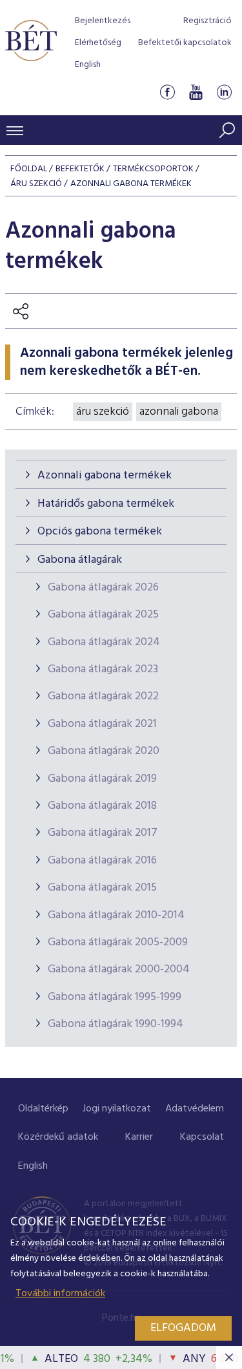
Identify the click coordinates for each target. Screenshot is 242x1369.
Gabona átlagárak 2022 (103, 696)
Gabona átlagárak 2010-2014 (116, 915)
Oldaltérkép (43, 1108)
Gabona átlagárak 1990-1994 (115, 1024)
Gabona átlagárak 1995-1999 (114, 997)
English (88, 64)
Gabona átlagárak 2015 (102, 887)
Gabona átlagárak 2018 (102, 806)
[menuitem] (43, 1109)
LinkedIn (224, 92)
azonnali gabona (178, 411)
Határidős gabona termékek (105, 504)
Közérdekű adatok (58, 1137)
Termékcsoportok (153, 169)
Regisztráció (207, 21)
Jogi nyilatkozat (117, 1108)
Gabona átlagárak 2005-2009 (118, 942)
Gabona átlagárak (79, 560)
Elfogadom (183, 1328)
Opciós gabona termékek (99, 531)
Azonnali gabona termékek (104, 475)
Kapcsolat (202, 1137)
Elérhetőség (98, 42)
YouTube (195, 92)
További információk (60, 1293)
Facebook (167, 92)
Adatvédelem (194, 1108)
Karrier (139, 1137)
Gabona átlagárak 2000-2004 (119, 969)
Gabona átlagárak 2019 (102, 778)
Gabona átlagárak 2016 (102, 860)
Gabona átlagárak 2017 (102, 833)
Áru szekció (36, 183)
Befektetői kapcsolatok (185, 42)
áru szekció (102, 411)
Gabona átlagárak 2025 (103, 614)
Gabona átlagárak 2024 (104, 642)
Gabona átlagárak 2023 (103, 669)
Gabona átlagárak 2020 (103, 751)
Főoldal (28, 169)
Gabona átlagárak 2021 (102, 724)
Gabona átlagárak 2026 (103, 587)
